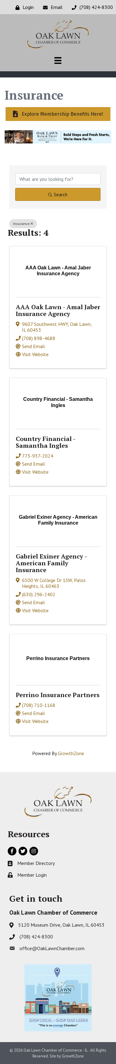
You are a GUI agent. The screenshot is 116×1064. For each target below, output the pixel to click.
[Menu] (58, 60)
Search (60, 194)
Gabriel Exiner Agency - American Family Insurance (51, 563)
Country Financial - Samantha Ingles (45, 442)
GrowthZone (71, 753)
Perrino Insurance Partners (58, 695)
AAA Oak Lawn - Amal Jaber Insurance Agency (58, 310)
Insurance (21, 223)
